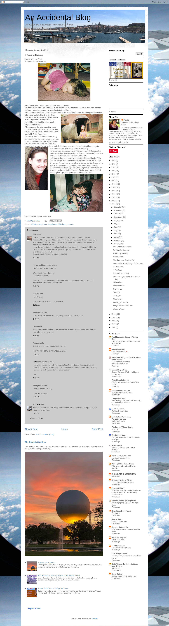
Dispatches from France (121, 511)
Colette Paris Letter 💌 (120, 352)
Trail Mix (131, 133)
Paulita (126, 120)
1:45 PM (36, 319)
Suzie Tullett (117, 446)
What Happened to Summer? (122, 392)
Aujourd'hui (116, 568)
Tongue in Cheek (118, 399)
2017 (114, 184)
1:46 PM (36, 335)
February (117, 241)
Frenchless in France (120, 380)
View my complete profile (118, 142)
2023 (114, 164)
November (118, 210)
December (118, 207)
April (116, 234)
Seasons (116, 292)
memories (70, 224)
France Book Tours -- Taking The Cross (53, 588)
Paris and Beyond (119, 537)
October (117, 214)
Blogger (94, 618)
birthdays (34, 224)
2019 (114, 177)
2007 (114, 324)
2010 (114, 314)
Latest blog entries (119, 370)
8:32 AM (36, 258)
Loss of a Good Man (121, 274)
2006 (114, 328)
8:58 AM (36, 286)
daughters (43, 224)
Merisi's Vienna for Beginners (124, 501)
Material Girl (117, 299)
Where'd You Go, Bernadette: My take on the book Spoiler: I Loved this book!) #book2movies (126, 493)
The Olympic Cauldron (35, 442)
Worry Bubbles (118, 286)
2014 (114, 194)
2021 (114, 171)
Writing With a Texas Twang (123, 464)
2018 (114, 181)
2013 (114, 197)
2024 (114, 161)
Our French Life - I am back (121, 548)
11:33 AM (36, 305)
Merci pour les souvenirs (120, 458)
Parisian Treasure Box (120, 411)
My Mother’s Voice (118, 421)
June (116, 227)
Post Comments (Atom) (45, 434)
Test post (115, 429)
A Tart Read (117, 270)
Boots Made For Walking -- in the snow (128, 263)
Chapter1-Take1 (118, 488)
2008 (114, 321)
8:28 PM (36, 397)
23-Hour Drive (118, 267)
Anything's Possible (120, 302)
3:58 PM (36, 354)
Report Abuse (34, 608)
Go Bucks (117, 296)
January (117, 244)
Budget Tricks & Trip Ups (123, 306)
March (116, 237)
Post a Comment (36, 418)
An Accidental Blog (58, 17)
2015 (114, 191)
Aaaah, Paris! (118, 257)
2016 (114, 187)
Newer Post (31, 429)
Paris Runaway (120, 133)
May (116, 230)
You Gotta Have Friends (122, 247)
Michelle (36, 404)
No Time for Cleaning (121, 250)
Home (64, 429)
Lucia (35, 234)
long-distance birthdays (56, 224)
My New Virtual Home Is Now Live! (124, 576)
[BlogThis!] (53, 220)
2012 (114, 201)
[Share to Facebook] (58, 220)
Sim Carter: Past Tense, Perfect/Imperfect (121, 418)
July (116, 224)
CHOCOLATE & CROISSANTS (124, 474)
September (118, 217)
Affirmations (117, 282)
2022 (114, 167)
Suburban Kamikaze (41, 362)
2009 (114, 317)
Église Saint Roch (118, 540)
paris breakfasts (118, 349)
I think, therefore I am (119, 521)
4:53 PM (36, 378)
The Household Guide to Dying (123, 482)
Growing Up (117, 289)
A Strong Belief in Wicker (122, 480)
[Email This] (51, 220)
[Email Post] (46, 221)
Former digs (116, 513)
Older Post (97, 429)
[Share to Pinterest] (61, 220)
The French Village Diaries (122, 427)
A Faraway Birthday (120, 253)
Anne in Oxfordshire (120, 527)
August (117, 220)
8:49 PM (36, 413)
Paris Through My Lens (121, 456)
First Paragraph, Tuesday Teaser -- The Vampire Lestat (59, 576)
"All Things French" (120, 554)
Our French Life (118, 546)
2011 (114, 204)
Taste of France (118, 409)
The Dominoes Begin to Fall (123, 260)
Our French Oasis (119, 435)
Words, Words (118, 309)
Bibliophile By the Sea (121, 390)
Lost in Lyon (117, 519)
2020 (114, 174)
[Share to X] (56, 220)
